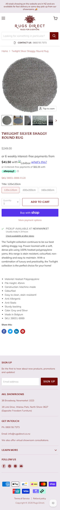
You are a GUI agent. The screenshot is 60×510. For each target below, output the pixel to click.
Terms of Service (22, 498)
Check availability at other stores (20, 236)
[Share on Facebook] (4, 331)
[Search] (54, 36)
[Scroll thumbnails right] (55, 121)
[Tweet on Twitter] (10, 331)
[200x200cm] (29, 193)
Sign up (49, 381)
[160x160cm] (48, 193)
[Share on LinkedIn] (16, 331)
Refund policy (39, 498)
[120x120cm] (11, 193)
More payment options (30, 220)
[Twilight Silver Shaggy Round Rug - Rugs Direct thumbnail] (7, 120)
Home (5, 51)
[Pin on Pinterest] (22, 331)
